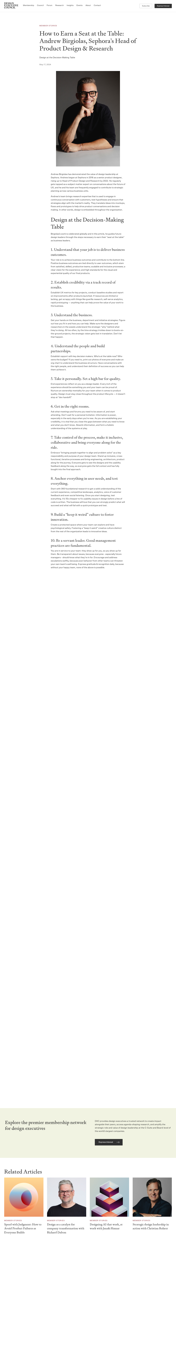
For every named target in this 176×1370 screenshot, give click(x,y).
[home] (11, 6)
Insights (70, 5)
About (88, 5)
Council (40, 5)
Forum (49, 5)
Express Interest (163, 6)
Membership (28, 5)
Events (79, 5)
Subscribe (146, 6)
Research (59, 5)
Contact (97, 5)
